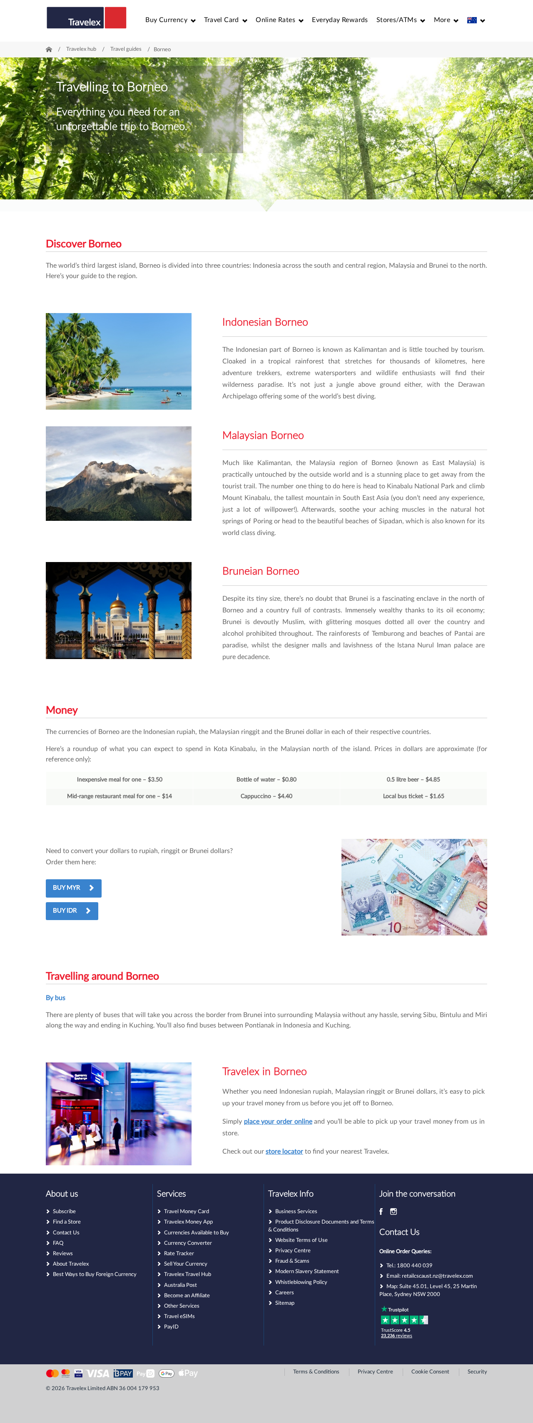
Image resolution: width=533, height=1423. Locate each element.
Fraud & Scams (292, 1261)
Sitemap (284, 1303)
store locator (284, 1151)
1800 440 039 (415, 1266)
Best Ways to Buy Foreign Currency (95, 1274)
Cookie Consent (430, 1372)
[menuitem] (170, 20)
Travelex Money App (188, 1222)
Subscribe (64, 1211)
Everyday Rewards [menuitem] (340, 20)
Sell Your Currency (185, 1264)
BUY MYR (66, 888)
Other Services (181, 1306)
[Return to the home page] (86, 21)
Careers (284, 1293)
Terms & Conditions (316, 1372)
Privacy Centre (293, 1251)
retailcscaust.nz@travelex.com (437, 1276)
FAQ (58, 1243)
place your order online (278, 1121)
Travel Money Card (186, 1211)
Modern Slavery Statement (307, 1271)
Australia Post (180, 1285)
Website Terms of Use (301, 1240)
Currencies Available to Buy (196, 1233)
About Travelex (71, 1264)
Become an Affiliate (187, 1296)
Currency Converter (188, 1243)
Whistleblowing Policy (301, 1282)
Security (477, 1372)
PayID (171, 1327)
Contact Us (66, 1233)
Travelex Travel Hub (187, 1274)
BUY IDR (65, 911)
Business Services (296, 1211)
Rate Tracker (179, 1253)
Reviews (63, 1253)
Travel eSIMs (179, 1316)
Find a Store (67, 1222)
